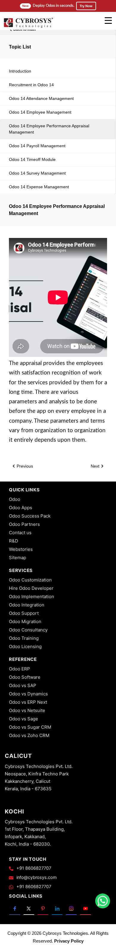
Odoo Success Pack (30, 516)
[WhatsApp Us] (103, 901)
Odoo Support (24, 613)
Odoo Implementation (31, 596)
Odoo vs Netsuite (27, 710)
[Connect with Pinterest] (43, 908)
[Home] (28, 27)
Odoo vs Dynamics (28, 694)
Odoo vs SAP (22, 685)
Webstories (21, 549)
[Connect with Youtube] (85, 908)
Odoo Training (24, 638)
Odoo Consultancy (28, 630)
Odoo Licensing (25, 646)
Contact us (20, 532)
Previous (24, 466)
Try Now (86, 6)
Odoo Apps (20, 507)
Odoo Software (24, 677)
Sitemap (17, 557)
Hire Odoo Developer (31, 588)
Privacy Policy (69, 940)
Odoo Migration (25, 621)
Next (96, 466)
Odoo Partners (24, 524)
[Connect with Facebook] (15, 908)
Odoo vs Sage (23, 719)
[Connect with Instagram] (71, 908)
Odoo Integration (26, 605)
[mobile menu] (108, 20)
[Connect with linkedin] (57, 908)
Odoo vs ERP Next (28, 702)
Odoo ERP (19, 669)
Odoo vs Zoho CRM (29, 735)
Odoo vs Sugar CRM (30, 727)
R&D (13, 541)
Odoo (14, 499)
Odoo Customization (30, 580)
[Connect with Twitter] (29, 908)
